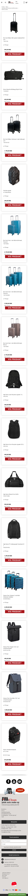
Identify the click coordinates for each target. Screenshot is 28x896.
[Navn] (14, 841)
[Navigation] (1, 2)
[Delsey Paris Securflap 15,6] (14, 684)
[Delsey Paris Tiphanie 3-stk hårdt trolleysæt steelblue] (14, 582)
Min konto (17, 2)
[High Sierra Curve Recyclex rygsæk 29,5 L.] (14, 431)
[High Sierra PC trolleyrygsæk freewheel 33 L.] (14, 530)
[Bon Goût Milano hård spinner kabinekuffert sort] (14, 24)
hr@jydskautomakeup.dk (10, 859)
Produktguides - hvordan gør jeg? (8, 815)
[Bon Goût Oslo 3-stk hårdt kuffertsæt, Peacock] (14, 278)
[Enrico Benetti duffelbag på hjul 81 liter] (14, 76)
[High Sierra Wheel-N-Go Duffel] (14, 481)
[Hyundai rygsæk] (14, 177)
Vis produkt (15, 54)
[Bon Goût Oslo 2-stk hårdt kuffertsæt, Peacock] (14, 227)
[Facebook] (8, 781)
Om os (2, 810)
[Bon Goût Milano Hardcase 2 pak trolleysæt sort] (14, 125)
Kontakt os (3, 809)
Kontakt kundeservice (14, 855)
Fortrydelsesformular (6, 813)
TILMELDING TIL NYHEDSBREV (17, 894)
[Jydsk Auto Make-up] (11, 2)
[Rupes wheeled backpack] (14, 736)
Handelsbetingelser (5, 812)
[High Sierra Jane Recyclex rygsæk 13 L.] (14, 381)
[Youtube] (14, 781)
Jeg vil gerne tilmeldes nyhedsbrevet (13, 847)
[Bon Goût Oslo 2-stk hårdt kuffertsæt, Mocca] (14, 329)
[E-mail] (14, 844)
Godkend (14, 849)
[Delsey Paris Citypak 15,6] (14, 633)
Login (2, 816)
